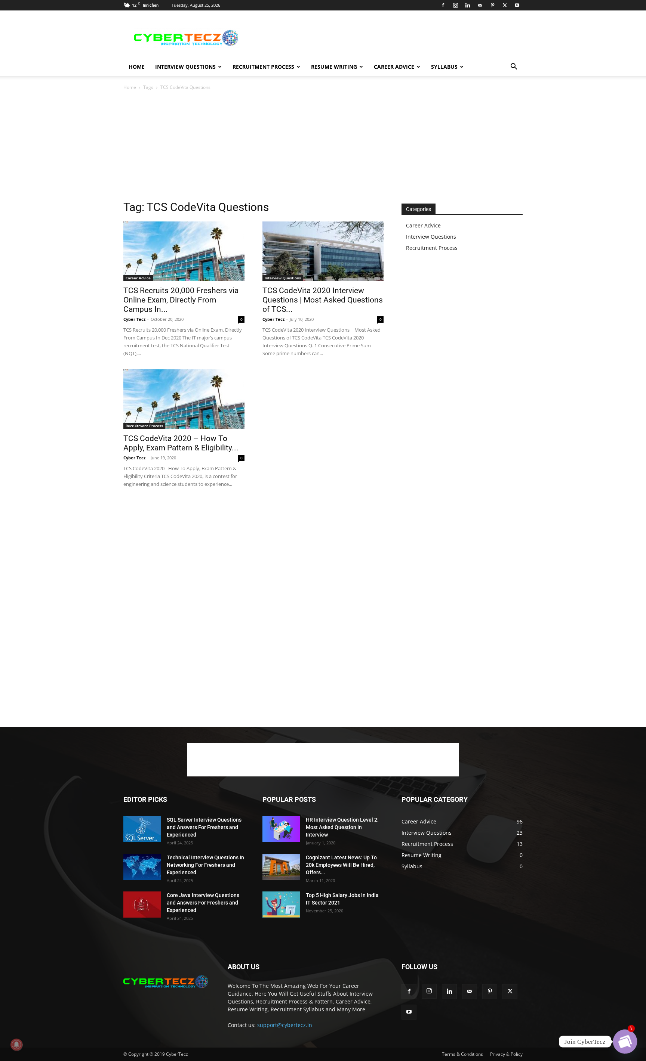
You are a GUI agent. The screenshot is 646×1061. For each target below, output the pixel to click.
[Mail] (480, 5)
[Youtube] (517, 5)
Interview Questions (185, 66)
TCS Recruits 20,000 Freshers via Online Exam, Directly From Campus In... (181, 300)
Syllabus (444, 66)
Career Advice (394, 66)
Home (137, 66)
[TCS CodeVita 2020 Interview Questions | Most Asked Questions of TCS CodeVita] (323, 251)
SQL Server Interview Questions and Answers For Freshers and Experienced (204, 827)
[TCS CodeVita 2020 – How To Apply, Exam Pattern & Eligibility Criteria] (183, 399)
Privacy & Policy (506, 1054)
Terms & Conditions (462, 1054)
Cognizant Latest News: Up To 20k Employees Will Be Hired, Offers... (341, 864)
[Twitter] (504, 5)
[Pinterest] (492, 5)
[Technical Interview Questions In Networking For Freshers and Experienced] (142, 867)
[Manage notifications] (16, 1045)
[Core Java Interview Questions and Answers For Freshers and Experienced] (142, 904)
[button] (514, 67)
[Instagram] (455, 5)
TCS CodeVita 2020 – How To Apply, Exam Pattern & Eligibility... (181, 443)
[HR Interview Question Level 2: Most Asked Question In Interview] (281, 829)
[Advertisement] (386, 38)
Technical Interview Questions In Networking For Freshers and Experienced (205, 864)
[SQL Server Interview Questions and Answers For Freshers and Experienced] (142, 829)
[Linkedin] (467, 5)
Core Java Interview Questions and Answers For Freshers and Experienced (203, 902)
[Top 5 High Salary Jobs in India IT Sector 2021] (281, 904)
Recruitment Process (263, 66)
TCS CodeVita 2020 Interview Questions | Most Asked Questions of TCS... (322, 300)
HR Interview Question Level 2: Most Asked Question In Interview (342, 827)
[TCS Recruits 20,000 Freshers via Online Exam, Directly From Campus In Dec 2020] (183, 251)
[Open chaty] (625, 1041)
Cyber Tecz (134, 319)
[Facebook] (443, 5)
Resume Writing (334, 66)
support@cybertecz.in (284, 1025)
